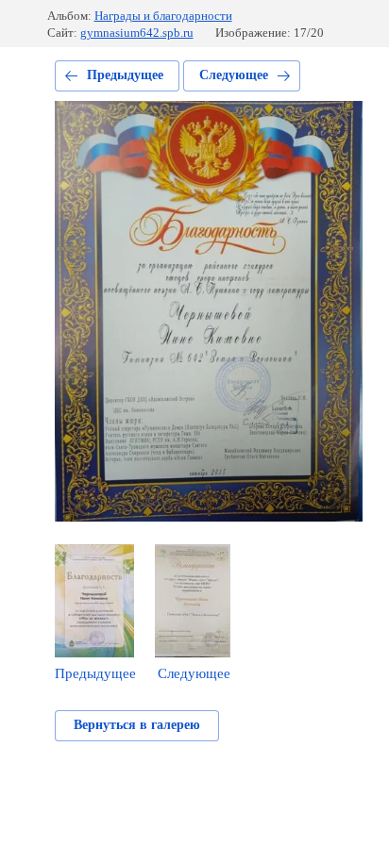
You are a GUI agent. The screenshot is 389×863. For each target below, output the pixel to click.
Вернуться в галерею (137, 725)
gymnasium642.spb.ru (137, 32)
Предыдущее (125, 75)
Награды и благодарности (163, 15)
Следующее (233, 75)
